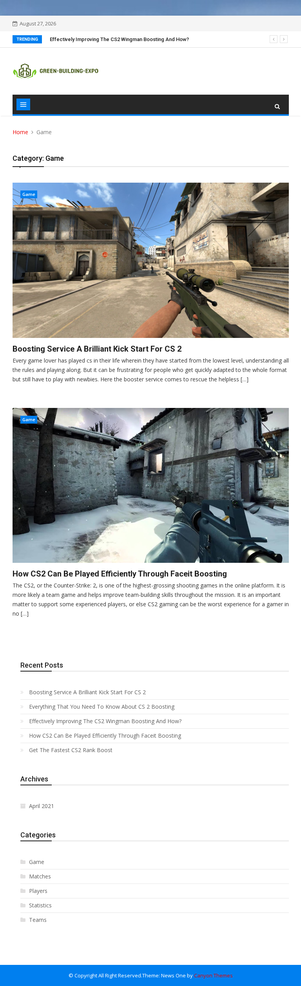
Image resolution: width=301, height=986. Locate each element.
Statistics (40, 905)
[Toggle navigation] (23, 104)
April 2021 (41, 806)
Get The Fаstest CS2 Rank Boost (70, 750)
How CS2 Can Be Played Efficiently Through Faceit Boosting (120, 573)
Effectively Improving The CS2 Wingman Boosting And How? (119, 39)
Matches (40, 876)
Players (38, 890)
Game (28, 194)
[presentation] (273, 39)
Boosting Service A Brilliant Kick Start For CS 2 (97, 349)
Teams (38, 919)
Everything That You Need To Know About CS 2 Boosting (101, 706)
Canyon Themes (213, 975)
